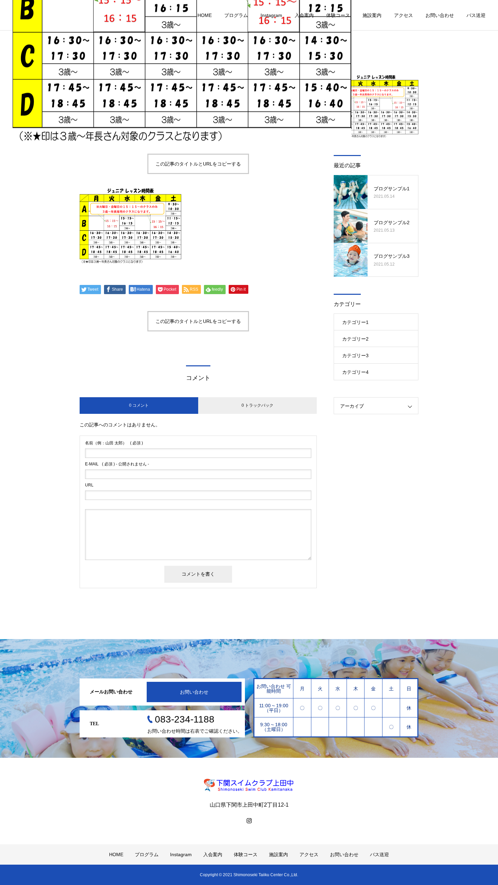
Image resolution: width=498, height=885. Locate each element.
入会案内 (304, 15)
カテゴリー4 (355, 372)
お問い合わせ (440, 15)
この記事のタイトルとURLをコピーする (198, 164)
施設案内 (371, 15)
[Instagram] (249, 820)
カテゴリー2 (355, 339)
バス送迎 (475, 15)
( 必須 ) (114, 443)
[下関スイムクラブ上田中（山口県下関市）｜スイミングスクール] (249, 785)
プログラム (236, 15)
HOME (205, 15)
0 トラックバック (257, 405)
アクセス (403, 15)
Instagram (271, 15)
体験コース (338, 15)
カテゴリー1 (355, 322)
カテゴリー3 (355, 355)
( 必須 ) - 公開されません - (117, 464)
